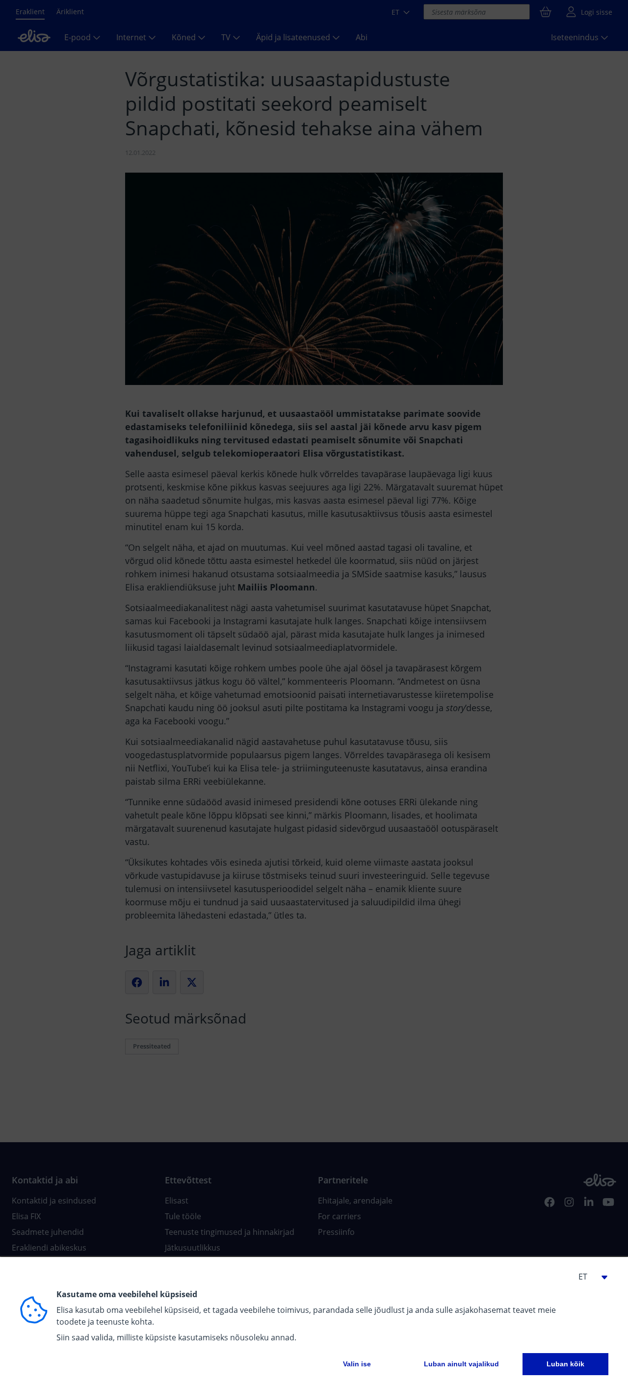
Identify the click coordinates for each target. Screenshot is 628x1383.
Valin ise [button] (357, 1364)
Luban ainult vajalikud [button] (461, 1364)
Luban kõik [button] (565, 1364)
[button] (588, 1276)
